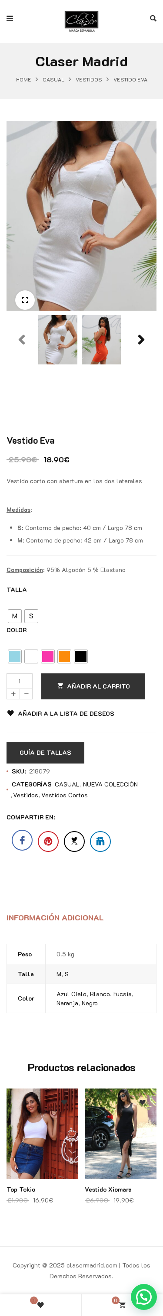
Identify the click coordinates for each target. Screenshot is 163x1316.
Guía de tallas (45, 752)
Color (17, 630)
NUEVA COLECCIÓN (110, 784)
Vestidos (89, 79)
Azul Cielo (71, 994)
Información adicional (55, 917)
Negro (90, 1003)
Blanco (100, 994)
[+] (13, 694)
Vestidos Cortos (64, 795)
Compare (64, 1126)
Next (141, 359)
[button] (25, 300)
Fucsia (122, 994)
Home (23, 79)
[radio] (14, 616)
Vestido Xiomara (108, 1189)
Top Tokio (21, 1189)
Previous (21, 359)
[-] (26, 694)
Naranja (67, 1003)
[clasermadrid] (81, 18)
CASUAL (53, 79)
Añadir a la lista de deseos (66, 713)
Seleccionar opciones (64, 1143)
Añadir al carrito (98, 686)
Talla (17, 589)
